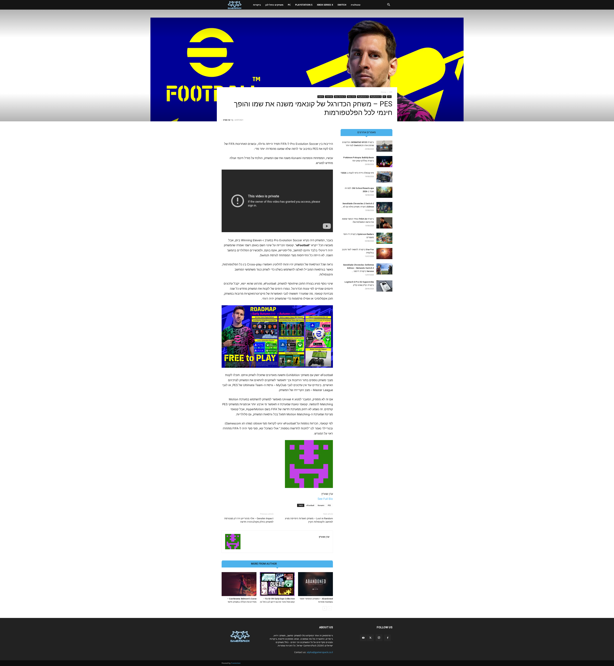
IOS (389, 96)
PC (289, 4)
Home (383, 92)
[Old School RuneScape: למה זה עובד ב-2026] (384, 192)
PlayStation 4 (376, 96)
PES (329, 505)
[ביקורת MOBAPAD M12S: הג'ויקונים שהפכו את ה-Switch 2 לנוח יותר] (384, 146)
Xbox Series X (325, 4)
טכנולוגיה (355, 4)
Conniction (235, 663)
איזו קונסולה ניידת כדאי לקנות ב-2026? (357, 173)
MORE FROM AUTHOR (264, 564)
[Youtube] (363, 638)
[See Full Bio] (316, 498)
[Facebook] (387, 638)
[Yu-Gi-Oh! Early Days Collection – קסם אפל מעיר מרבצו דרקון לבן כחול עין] (277, 584)
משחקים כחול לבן (274, 4)
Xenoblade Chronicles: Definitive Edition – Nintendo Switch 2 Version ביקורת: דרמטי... (358, 268)
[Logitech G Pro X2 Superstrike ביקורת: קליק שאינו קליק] (384, 286)
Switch (342, 4)
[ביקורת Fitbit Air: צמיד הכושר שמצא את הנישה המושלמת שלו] (384, 222)
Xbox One (351, 96)
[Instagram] (379, 638)
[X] (370, 638)
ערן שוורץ (226, 120)
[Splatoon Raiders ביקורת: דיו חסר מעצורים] (384, 238)
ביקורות (257, 4)
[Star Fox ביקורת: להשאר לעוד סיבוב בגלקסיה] (384, 253)
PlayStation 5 (303, 4)
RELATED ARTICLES (291, 564)
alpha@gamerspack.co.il (320, 652)
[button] (388, 5)
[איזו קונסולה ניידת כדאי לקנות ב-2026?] (384, 177)
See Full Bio (325, 498)
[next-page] (325, 608)
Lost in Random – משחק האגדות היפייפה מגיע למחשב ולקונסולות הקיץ (309, 520)
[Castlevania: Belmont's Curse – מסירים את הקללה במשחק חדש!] (239, 584)
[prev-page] (330, 608)
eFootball (310, 505)
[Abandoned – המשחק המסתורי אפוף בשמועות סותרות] (315, 584)
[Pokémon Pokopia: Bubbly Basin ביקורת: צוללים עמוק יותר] (384, 161)
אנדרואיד (329, 96)
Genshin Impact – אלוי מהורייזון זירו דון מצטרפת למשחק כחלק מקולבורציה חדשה (248, 520)
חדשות (320, 96)
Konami (321, 505)
